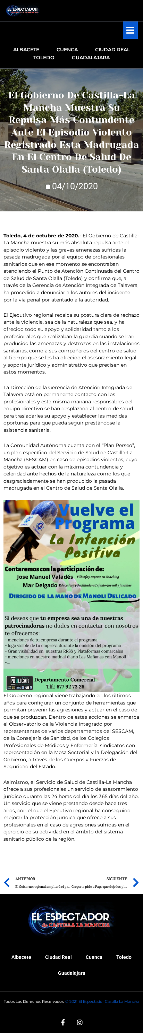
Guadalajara (71, 973)
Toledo (124, 957)
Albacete (21, 957)
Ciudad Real (58, 957)
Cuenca (94, 957)
